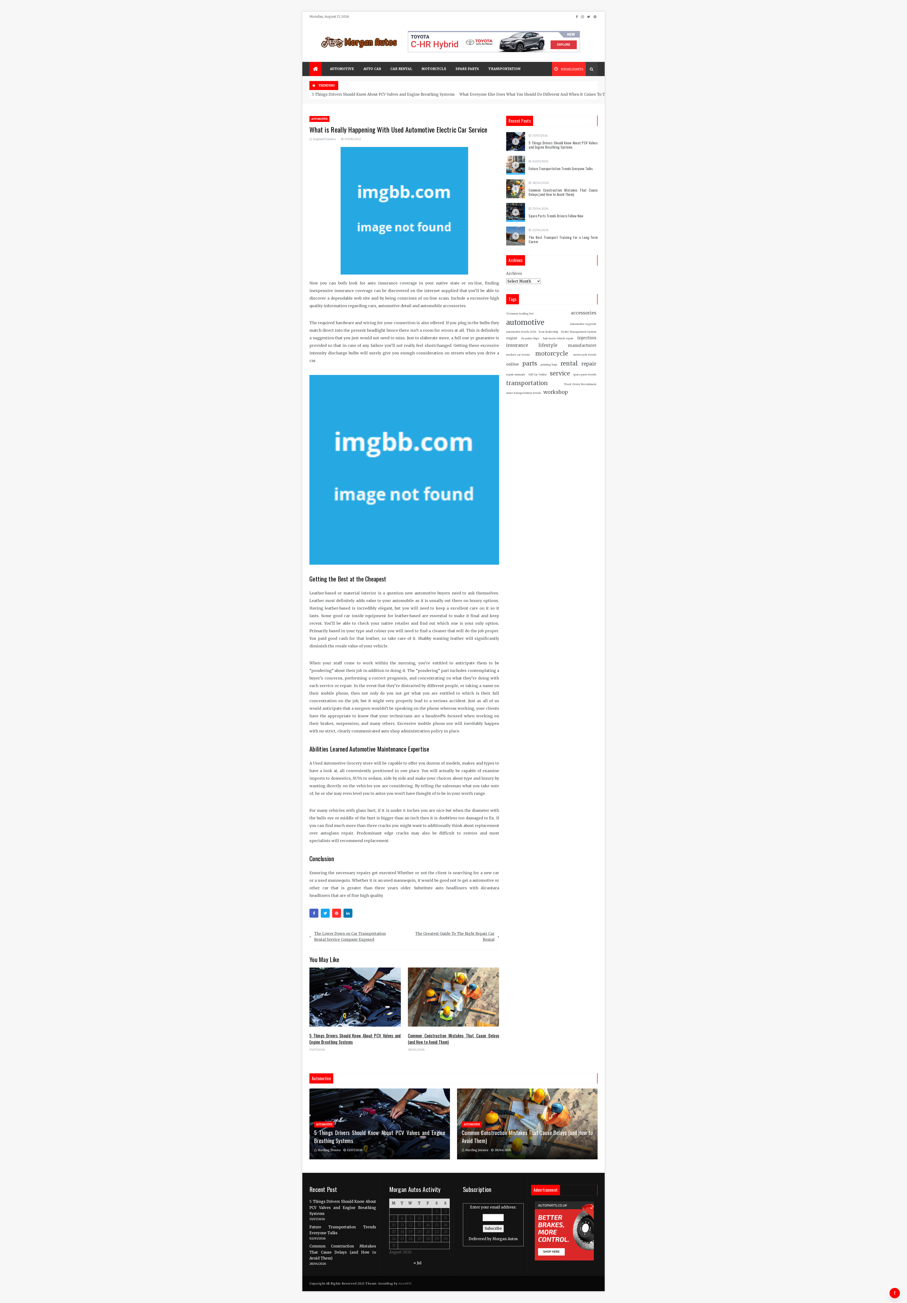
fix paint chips (530, 338)
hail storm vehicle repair (558, 338)
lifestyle (548, 345)
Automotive (342, 69)
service (560, 373)
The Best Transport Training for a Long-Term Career (563, 239)
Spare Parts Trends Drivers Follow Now (556, 215)
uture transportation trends (523, 393)
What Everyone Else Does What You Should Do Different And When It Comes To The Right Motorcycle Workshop (559, 94)
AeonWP (404, 1283)
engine (511, 338)
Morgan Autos (505, 1239)
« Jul (417, 1263)
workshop (555, 392)
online (512, 364)
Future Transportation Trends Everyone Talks (561, 168)
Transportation (504, 69)
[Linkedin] (347, 913)
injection (586, 337)
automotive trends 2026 (521, 331)
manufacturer (582, 345)
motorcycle (551, 353)
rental (569, 363)
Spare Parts (467, 69)
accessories (583, 313)
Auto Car (372, 69)
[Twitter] (325, 913)
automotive (525, 322)
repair (588, 364)
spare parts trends (584, 374)
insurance (517, 345)
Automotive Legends (583, 324)
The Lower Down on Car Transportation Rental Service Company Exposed (350, 936)
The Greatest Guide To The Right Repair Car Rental (454, 936)
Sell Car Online (537, 374)
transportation (527, 383)
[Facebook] (313, 913)
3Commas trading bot (520, 313)
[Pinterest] (336, 913)
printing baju (549, 364)
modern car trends (518, 354)
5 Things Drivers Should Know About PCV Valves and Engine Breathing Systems (383, 94)
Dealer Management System (578, 331)
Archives (514, 273)
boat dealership (548, 331)
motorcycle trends (584, 354)
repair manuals (515, 374)
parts (529, 363)
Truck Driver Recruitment (580, 384)
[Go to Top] (895, 1293)
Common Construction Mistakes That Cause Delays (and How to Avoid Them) (563, 192)
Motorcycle (434, 69)
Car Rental (401, 69)
